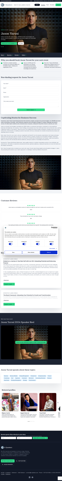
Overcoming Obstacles (40, 378)
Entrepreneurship (42, 375)
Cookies (3, 474)
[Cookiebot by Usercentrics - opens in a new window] (52, 228)
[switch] (24, 244)
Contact (58, 4)
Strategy (25, 380)
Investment (24, 378)
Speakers (43, 4)
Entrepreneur (33, 375)
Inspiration (17, 378)
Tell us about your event (8, 101)
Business (6, 375)
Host (12, 378)
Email (4, 88)
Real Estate (6, 380)
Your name (6, 83)
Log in (31, 0)
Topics (47, 4)
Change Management (24, 375)
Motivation (31, 378)
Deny (13, 252)
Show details (52, 248)
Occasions (52, 4)
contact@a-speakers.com (32, 472)
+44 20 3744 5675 (57, 0)
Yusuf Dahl (42, 413)
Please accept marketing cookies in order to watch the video (31, 342)
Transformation (32, 380)
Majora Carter (6, 413)
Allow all (49, 252)
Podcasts (49, 378)
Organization (6, 96)
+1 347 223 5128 (50, 0)
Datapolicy (7, 474)
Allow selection (31, 252)
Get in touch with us (8, 461)
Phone (4, 92)
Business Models (13, 375)
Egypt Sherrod (25, 413)
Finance (49, 375)
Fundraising (6, 378)
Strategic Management (16, 380)
